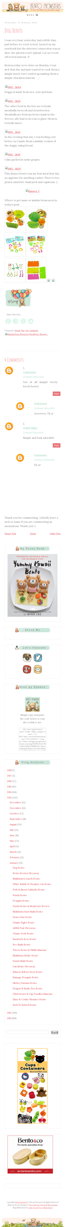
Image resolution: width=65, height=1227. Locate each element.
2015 (9, 786)
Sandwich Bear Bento (24, 939)
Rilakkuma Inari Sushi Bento (28, 911)
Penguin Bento (21, 900)
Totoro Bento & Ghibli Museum (29, 950)
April (12, 846)
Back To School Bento (24, 1004)
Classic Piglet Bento (23, 922)
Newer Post (10, 533)
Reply (56, 393)
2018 (9, 770)
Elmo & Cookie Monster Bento (29, 999)
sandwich (34, 330)
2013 (9, 797)
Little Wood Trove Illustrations (40, 1208)
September (16, 819)
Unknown (29, 372)
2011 (9, 1018)
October (14, 813)
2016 (9, 781)
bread (17, 330)
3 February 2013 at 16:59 (44, 459)
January (14, 862)
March (13, 852)
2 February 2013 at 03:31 (33, 376)
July (12, 829)
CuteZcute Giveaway (24, 966)
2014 (9, 792)
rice (27, 330)
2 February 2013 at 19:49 (33, 432)
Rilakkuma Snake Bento (25, 955)
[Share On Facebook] (8, 324)
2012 (9, 1012)
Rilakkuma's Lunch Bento (26, 878)
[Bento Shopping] (32, 1123)
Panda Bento (20, 895)
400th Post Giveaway (24, 928)
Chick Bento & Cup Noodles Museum (32, 994)
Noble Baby (30, 428)
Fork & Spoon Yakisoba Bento (29, 889)
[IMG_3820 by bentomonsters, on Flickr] (13, 168)
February (15, 857)
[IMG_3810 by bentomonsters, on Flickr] (13, 101)
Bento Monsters (21, 1202)
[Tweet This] (30, 324)
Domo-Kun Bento (22, 917)
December (16, 802)
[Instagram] (27, 662)
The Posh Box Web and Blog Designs (43, 1205)
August (13, 824)
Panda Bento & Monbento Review (31, 906)
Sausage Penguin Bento (25, 977)
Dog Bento (18, 867)
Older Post (55, 533)
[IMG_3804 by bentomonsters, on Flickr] (13, 87)
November (16, 808)
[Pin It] (23, 324)
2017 (9, 775)
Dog (22, 330)
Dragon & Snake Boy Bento (27, 988)
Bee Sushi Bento (21, 944)
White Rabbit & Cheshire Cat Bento (32, 884)
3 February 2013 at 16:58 (44, 408)
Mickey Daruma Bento (25, 983)
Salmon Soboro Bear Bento (27, 971)
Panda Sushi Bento (23, 961)
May (12, 840)
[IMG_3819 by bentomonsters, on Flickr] (13, 154)
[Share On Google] (15, 324)
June (12, 835)
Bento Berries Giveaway (26, 873)
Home (33, 533)
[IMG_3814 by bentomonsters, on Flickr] (13, 132)
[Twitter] (38, 662)
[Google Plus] (27, 673)
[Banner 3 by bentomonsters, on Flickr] (32, 191)
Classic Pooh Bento (23, 933)
